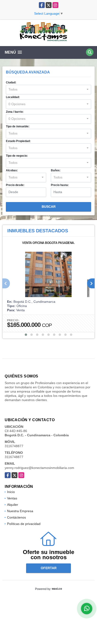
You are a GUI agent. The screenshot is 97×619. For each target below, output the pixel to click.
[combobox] (48, 89)
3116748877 (14, 446)
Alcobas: (12, 170)
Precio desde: (15, 185)
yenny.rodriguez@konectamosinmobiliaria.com (39, 468)
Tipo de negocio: (17, 155)
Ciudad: (11, 82)
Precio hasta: (60, 185)
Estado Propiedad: (18, 141)
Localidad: (13, 97)
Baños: (56, 170)
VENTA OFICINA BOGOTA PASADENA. (48, 243)
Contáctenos (16, 517)
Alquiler (12, 504)
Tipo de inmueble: (17, 126)
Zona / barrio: (15, 111)
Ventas (12, 498)
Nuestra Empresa (20, 511)
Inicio (11, 492)
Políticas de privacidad (23, 524)
